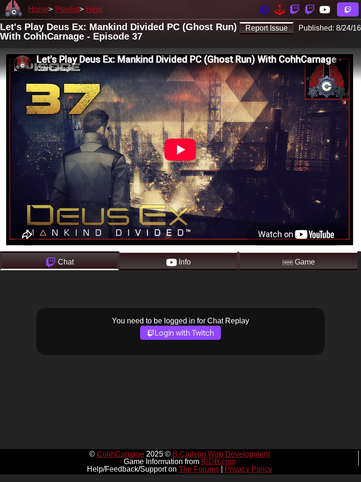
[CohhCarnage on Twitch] (295, 9)
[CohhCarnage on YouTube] (325, 9)
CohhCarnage (120, 454)
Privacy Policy (248, 469)
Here (94, 9)
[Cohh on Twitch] (310, 9)
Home (38, 9)
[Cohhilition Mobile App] (264, 9)
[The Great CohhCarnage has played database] (280, 9)
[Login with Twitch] (348, 9)
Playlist (67, 9)
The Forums (199, 469)
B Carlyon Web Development (221, 454)
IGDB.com (218, 462)
